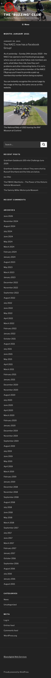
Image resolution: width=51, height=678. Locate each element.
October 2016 (10, 558)
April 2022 (8, 318)
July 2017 (8, 533)
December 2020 (11, 385)
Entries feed (9, 625)
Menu (27, 24)
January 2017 (9, 553)
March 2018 (9, 523)
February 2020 (10, 420)
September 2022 (11, 293)
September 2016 (11, 563)
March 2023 (9, 272)
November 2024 (11, 221)
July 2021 (8, 349)
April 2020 (8, 410)
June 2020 (8, 405)
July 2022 (8, 303)
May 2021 (8, 359)
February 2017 (10, 548)
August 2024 (9, 226)
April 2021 (8, 364)
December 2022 (11, 282)
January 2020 (9, 425)
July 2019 (8, 451)
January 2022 (9, 334)
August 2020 (9, 395)
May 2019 (8, 461)
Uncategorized (10, 605)
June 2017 (8, 538)
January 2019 (9, 482)
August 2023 (9, 262)
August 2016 (9, 569)
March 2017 (9, 543)
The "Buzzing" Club (22, 14)
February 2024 (10, 252)
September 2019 (11, 441)
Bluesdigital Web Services (15, 657)
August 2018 (9, 502)
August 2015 (9, 584)
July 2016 (8, 574)
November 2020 (11, 390)
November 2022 (11, 288)
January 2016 (9, 579)
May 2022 (8, 313)
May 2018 (8, 517)
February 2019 (10, 477)
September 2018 (11, 497)
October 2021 (10, 339)
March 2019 (9, 471)
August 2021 (9, 344)
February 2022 (10, 328)
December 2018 (11, 487)
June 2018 (8, 512)
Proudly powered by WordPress (16, 672)
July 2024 (8, 231)
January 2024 (9, 257)
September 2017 (11, 528)
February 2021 (10, 374)
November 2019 (11, 436)
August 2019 (9, 446)
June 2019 (8, 456)
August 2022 (9, 298)
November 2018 (11, 492)
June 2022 (8, 308)
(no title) (7, 177)
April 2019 (8, 466)
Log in (6, 620)
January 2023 (9, 277)
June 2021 (8, 354)
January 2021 (9, 379)
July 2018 (8, 507)
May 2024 (8, 242)
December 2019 (11, 431)
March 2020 (9, 415)
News (6, 599)
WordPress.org (10, 636)
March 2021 (9, 369)
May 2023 (8, 267)
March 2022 (9, 323)
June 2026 (8, 216)
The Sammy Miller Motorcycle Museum (21, 190)
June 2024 (8, 236)
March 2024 (9, 247)
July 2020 (8, 400)
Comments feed (11, 630)
